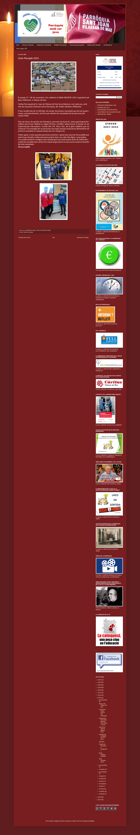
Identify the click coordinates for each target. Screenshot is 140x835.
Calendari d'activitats (44, 45)
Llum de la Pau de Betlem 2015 (102, 729)
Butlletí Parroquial (60, 45)
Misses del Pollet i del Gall (103, 705)
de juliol (101, 778)
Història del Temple (93, 45)
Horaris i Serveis (28, 45)
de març (101, 789)
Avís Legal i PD (21, 48)
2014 (99, 797)
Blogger (92, 821)
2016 (99, 695)
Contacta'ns (108, 45)
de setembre (103, 772)
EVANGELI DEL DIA (103, 107)
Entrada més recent (24, 237)
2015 (99, 698)
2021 (99, 682)
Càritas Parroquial (28, 232)
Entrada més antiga (83, 237)
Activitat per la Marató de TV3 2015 (102, 737)
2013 (99, 799)
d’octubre (102, 769)
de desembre (103, 700)
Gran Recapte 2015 (102, 760)
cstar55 (74, 821)
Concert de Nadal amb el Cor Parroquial (103, 713)
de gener (102, 794)
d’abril (101, 786)
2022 (99, 680)
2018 (99, 690)
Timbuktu (101, 741)
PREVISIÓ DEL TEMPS (104, 114)
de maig (101, 783)
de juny (101, 781)
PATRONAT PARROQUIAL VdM (106, 105)
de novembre (103, 765)
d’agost (101, 776)
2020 (99, 685)
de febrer (102, 791)
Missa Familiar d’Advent (102, 754)
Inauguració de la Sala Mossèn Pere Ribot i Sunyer (103, 721)
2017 (99, 692)
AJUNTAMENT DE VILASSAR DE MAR (109, 112)
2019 (99, 687)
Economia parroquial (77, 45)
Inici (17, 45)
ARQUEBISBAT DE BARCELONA (107, 110)
